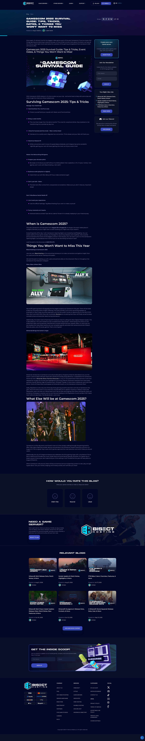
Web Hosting (78, 702)
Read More (106, 111)
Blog (27, 14)
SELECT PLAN (34, 537)
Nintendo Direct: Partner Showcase (48, 378)
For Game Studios (62, 712)
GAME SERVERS (43, 3)
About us (59, 688)
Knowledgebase (95, 691)
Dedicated (77, 698)
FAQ (58, 691)
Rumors (58, 314)
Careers (59, 716)
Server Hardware (62, 698)
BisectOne (60, 702)
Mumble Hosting (79, 705)
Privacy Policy (95, 703)
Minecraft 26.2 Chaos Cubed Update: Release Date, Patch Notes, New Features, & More (41, 611)
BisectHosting (39, 253)
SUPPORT (81, 3)
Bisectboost (60, 705)
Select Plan (106, 54)
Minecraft (77, 688)
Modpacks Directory (80, 712)
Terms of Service (95, 707)
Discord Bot (77, 709)
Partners (59, 709)
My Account (94, 688)
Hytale (76, 691)
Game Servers (78, 695)
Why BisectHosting (63, 695)
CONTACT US (94, 695)
